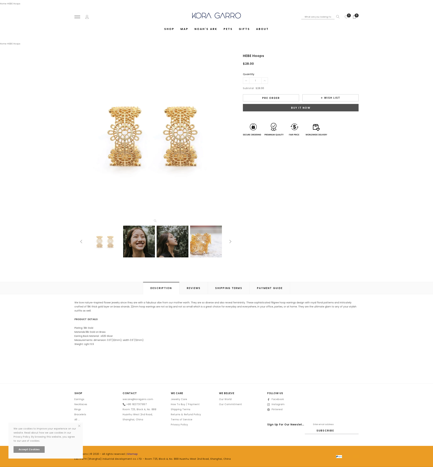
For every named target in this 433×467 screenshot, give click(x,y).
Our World (225, 399)
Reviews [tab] (194, 288)
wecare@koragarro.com (138, 399)
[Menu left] (77, 17)
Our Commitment (230, 404)
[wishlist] (346, 17)
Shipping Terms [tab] (228, 288)
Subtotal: (248, 88)
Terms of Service (181, 419)
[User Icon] (87, 16)
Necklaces (80, 404)
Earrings (79, 399)
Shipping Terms (180, 409)
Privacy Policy (179, 424)
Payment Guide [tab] (270, 288)
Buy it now (300, 108)
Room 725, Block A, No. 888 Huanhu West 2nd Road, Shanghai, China (139, 414)
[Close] (79, 426)
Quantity (248, 74)
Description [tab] (161, 288)
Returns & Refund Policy (186, 414)
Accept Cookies (29, 449)
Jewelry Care (179, 399)
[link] (105, 241)
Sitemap (132, 454)
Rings (77, 409)
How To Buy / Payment (185, 404)
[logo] (216, 15)
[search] (337, 16)
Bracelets (80, 414)
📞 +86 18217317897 (135, 404)
